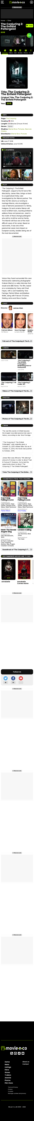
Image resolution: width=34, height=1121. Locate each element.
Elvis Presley (22, 511)
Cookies (10, 1091)
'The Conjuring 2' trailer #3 (24, 383)
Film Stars (9, 1083)
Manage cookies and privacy (17, 1093)
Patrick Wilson (7, 330)
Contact (25, 1064)
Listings (8, 1067)
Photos (7, 1080)
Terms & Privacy (13, 1087)
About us (25, 1062)
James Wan (18, 308)
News (7, 1064)
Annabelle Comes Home (22, 582)
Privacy (10, 1089)
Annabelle (6, 581)
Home (3, 21)
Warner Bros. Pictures (16, 129)
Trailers (8, 1075)
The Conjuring (11, 118)
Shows (7, 1072)
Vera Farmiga (20, 330)
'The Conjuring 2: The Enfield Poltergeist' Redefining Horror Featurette (24, 363)
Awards (8, 1078)
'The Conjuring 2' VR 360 (8, 383)
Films (9, 21)
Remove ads (17, 7)
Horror (10, 126)
